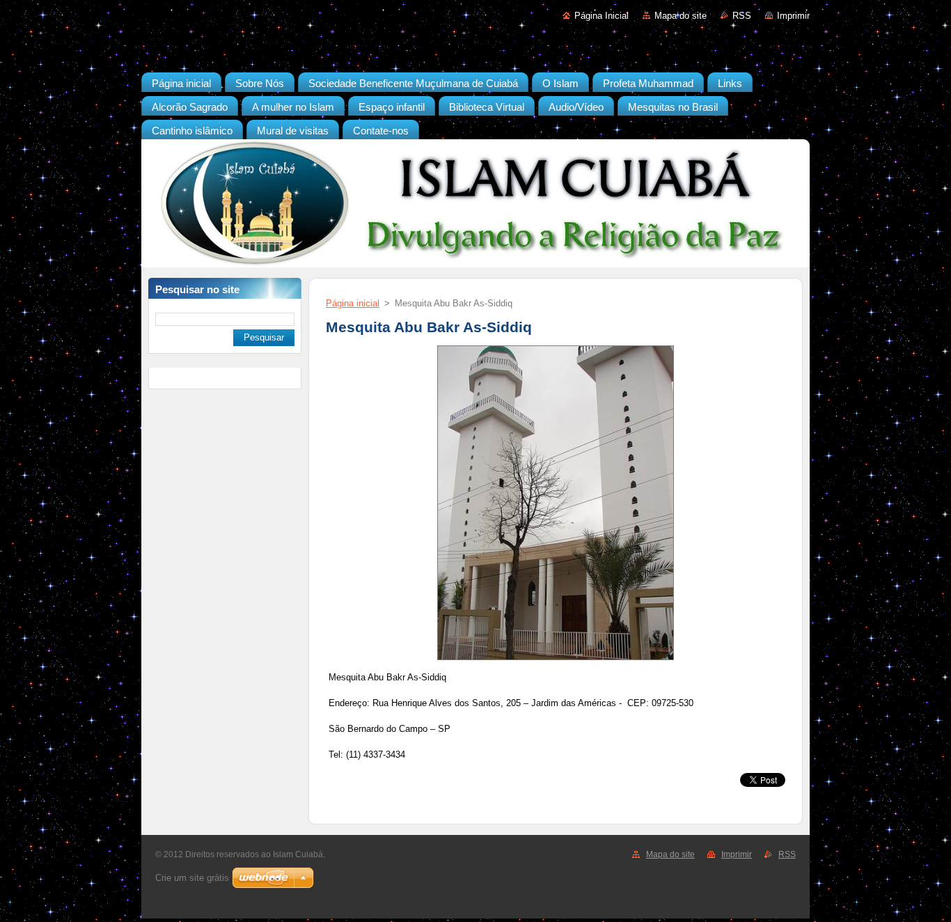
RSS (741, 15)
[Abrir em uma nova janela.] (555, 660)
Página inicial (352, 303)
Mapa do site (680, 15)
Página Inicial (601, 15)
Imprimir (793, 15)
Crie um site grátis (192, 878)
